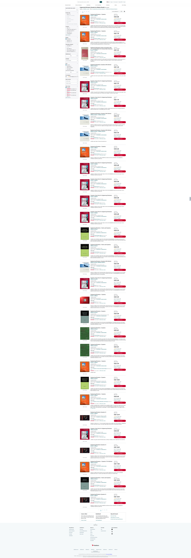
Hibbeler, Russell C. (94, 65)
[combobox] (88, 2)
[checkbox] (66, 14)
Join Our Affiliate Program (83, 530)
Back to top (95, 524)
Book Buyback (82, 532)
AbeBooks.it (92, 549)
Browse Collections (71, 530)
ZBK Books (94, 104)
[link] (124, 11)
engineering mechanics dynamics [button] (99, 9)
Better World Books (96, 318)
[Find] (101, 2)
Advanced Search (71, 529)
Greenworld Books (96, 88)
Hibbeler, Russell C (101, 114)
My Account (70, 532)
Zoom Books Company (96, 38)
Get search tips (113, 515)
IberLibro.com (111, 549)
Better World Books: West (97, 235)
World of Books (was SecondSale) (98, 72)
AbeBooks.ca (105, 549)
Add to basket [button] (119, 23)
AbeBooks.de (82, 549)
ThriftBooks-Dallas (96, 202)
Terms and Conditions (109, 554)
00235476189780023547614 (101, 232)
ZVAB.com (115, 549)
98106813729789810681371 (101, 416)
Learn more (67, 34)
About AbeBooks (92, 529)
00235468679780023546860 (101, 332)
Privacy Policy (92, 535)
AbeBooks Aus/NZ (98, 549)
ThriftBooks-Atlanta (96, 219)
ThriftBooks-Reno (96, 186)
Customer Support (103, 530)
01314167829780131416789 (101, 299)
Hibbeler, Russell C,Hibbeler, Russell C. (98, 262)
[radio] (66, 40)
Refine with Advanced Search (112, 9)
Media (91, 530)
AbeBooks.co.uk (76, 549)
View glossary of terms (115, 517)
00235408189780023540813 (101, 482)
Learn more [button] (67, 97)
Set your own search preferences (117, 519)
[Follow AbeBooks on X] (112, 532)
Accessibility (92, 540)
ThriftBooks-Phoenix (96, 170)
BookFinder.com (95, 551)
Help (101, 529)
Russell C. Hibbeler (94, 15)
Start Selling (81, 529)
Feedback (190, 198)
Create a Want (83, 520)
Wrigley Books (95, 468)
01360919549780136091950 (101, 85)
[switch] (67, 76)
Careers (91, 532)
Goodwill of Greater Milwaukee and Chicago (100, 401)
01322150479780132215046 (101, 35)
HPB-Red (94, 268)
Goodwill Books (95, 137)
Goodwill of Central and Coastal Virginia (100, 368)
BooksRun (94, 56)
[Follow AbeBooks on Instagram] (112, 534)
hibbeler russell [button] (86, 9)
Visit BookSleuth (99, 520)
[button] (81, 11)
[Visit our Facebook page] (112, 529)
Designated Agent (92, 538)
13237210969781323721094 (101, 53)
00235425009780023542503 (101, 315)
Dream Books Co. (95, 21)
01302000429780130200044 (101, 69)
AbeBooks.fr (87, 549)
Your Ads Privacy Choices (93, 537)
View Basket (71, 535)
